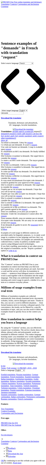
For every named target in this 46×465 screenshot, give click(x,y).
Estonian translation (32, 390)
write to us (12, 251)
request (30, 143)
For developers (7, 435)
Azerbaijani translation (24, 379)
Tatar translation (16, 386)
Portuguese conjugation (35, 397)
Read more (17, 463)
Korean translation (24, 383)
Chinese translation (8, 383)
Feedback (12, 448)
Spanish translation (32, 377)
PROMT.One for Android (11, 425)
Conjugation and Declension (12, 413)
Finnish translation (17, 390)
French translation (17, 377)
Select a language (7, 370)
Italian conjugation (18, 397)
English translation (8, 375)
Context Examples (8, 411)
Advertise (12, 456)
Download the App (15, 454)
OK (2, 461)
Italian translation (7, 379)
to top (3, 366)
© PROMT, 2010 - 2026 (27, 368)
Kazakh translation (33, 381)
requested (34, 225)
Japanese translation (8, 392)
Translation (5, 4)
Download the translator (11, 118)
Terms (3, 368)
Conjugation (28, 4)
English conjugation (25, 395)
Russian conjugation (9, 399)
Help (10, 451)
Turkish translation (30, 386)
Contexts (13, 4)
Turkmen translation (8, 388)
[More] (4, 229)
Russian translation (23, 375)
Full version (11, 368)
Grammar (4, 6)
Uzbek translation (24, 388)
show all (4, 140)
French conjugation (25, 399)
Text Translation (7, 409)
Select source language (10, 63)
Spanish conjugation (9, 395)
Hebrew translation (17, 381)
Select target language (10, 110)
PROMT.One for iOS (9, 423)
